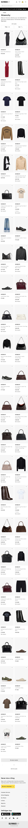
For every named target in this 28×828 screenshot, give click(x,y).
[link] (7, 51)
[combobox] (15, 6)
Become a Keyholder (7, 786)
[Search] (3, 5)
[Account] (16, 2)
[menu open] (25, 2)
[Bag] (22, 2)
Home (4, 12)
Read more (3, 21)
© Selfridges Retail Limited (14, 825)
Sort (19, 27)
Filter (6, 27)
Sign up (24, 9)
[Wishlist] (19, 2)
